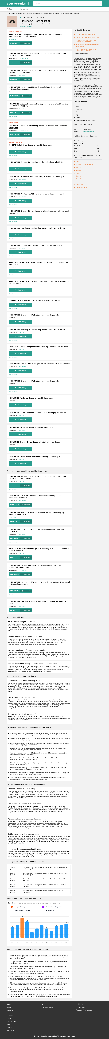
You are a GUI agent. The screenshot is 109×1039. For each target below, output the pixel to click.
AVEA (77, 162)
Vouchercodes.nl (18, 3)
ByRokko (78, 167)
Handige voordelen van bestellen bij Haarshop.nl (87, 45)
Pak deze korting (20, 152)
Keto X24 (78, 176)
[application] (39, 929)
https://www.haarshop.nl (26, 26)
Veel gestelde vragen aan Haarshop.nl (88, 37)
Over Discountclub (47, 1007)
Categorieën (24, 9)
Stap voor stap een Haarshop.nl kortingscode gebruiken (86, 50)
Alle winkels (10, 1030)
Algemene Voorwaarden (84, 1010)
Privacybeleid (80, 1007)
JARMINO (79, 173)
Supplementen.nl (81, 187)
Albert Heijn (10, 1010)
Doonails (78, 170)
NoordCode (79, 179)
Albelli (9, 1007)
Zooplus (9, 1027)
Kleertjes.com (11, 1021)
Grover (9, 1019)
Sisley (77, 182)
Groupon (10, 1016)
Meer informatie (13, 47)
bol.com (9, 1013)
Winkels (9, 9)
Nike (8, 1024)
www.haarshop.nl (89, 93)
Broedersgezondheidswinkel (85, 164)
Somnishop (79, 185)
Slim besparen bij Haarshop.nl (85, 34)
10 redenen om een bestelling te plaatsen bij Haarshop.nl (86, 41)
